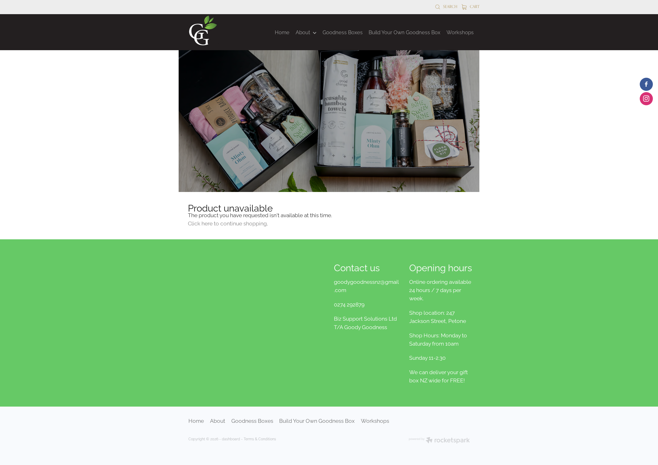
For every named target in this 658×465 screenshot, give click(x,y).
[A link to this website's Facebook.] (646, 84)
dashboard (231, 438)
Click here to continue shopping (227, 223)
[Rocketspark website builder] (439, 441)
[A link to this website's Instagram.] (646, 98)
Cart (474, 6)
